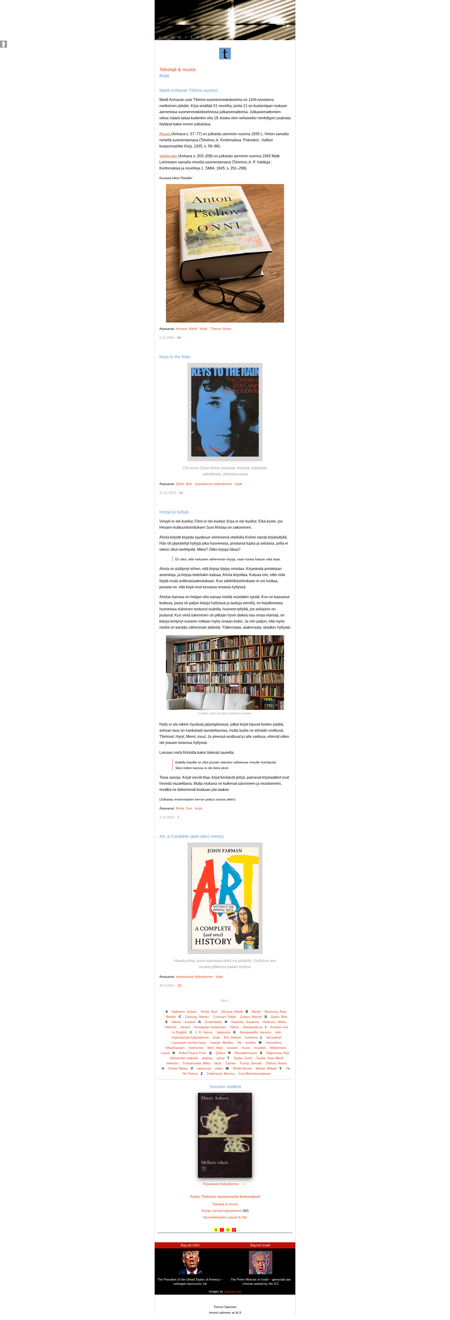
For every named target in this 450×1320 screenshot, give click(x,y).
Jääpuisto (223, 1032)
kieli (278, 1032)
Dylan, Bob (184, 484)
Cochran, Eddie (224, 1017)
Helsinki (170, 1027)
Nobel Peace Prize (192, 1053)
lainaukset (273, 1037)
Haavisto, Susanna (245, 1022)
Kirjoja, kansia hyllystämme (222, 1210)
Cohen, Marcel (251, 1017)
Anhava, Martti (186, 329)
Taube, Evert (242, 1058)
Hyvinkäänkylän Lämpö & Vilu (225, 1217)
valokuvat (204, 1068)
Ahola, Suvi (184, 808)
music (246, 1048)
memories (196, 1048)
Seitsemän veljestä (184, 1058)
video (219, 1068)
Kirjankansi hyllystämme (221, 1184)
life (239, 1042)
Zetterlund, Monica (221, 1073)
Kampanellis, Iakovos (255, 1032)
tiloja (217, 1063)
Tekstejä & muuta (177, 69)
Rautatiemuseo (246, 1053)
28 (179, 985)
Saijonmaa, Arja (277, 1053)
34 (181, 493)
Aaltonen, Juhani (184, 1011)
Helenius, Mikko (274, 1022)
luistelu (251, 1042)
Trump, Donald (251, 1063)
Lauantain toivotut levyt (189, 1042)
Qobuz (220, 1053)
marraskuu (273, 1042)
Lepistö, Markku (221, 1042)
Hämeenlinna (252, 1027)
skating (207, 1058)
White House (242, 1068)
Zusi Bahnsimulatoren (255, 1073)
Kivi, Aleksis (232, 1037)
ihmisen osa (279, 1027)
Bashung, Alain (276, 1011)
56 (179, 337)
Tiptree (230, 1063)
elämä (176, 1022)
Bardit (256, 1011)
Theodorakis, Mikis (196, 1063)
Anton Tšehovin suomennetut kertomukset (225, 1197)
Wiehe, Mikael (266, 1068)
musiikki (260, 1048)
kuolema (251, 1037)
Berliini (171, 1017)
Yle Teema (190, 1073)
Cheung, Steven (197, 1017)
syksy (220, 1058)
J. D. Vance (203, 1032)
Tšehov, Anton (220, 329)
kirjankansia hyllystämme (213, 484)
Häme (234, 1027)
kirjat (203, 329)
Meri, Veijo (215, 1048)
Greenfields (213, 1022)
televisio (173, 1063)
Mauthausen (175, 1048)
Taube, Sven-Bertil (269, 1058)
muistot (232, 1048)
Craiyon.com (232, 1291)
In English (179, 1032)
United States (178, 1068)
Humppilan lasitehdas (210, 1027)
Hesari (185, 1027)
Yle (287, 1068)
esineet (190, 1022)
